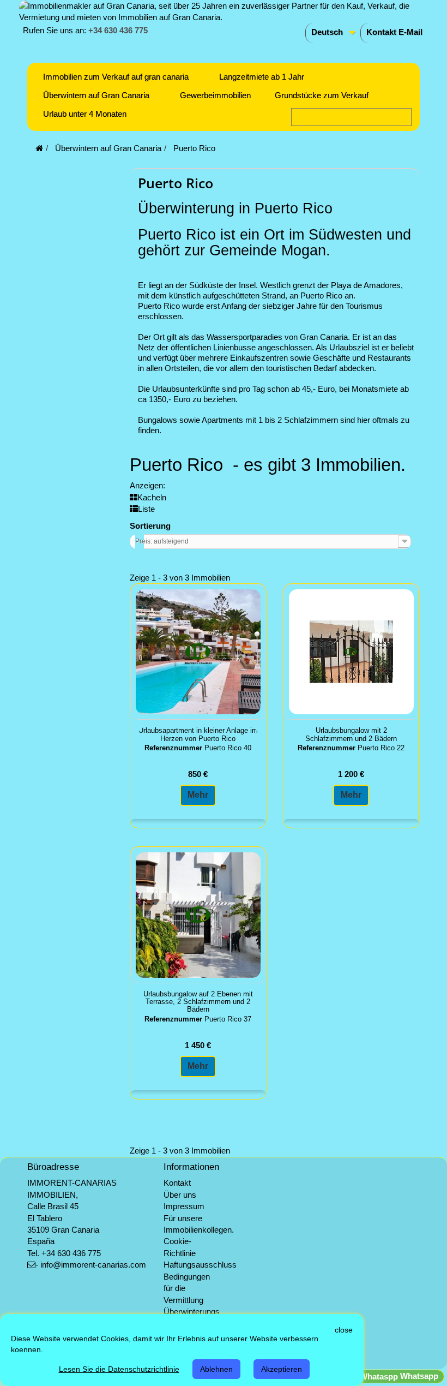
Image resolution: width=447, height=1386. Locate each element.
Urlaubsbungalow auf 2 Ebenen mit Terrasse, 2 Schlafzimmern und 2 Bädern (198, 1002)
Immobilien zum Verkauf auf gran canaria (116, 76)
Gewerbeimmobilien (215, 95)
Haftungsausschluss (200, 1264)
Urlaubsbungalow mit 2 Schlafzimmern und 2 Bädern (351, 734)
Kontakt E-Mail (394, 32)
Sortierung (150, 525)
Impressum (184, 1206)
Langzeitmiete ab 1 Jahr (261, 76)
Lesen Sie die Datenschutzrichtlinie (119, 1369)
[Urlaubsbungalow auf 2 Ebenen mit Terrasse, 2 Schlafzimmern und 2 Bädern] (198, 914)
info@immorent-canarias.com (93, 1264)
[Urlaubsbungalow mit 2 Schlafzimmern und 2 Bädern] (351, 651)
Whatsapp (418, 1376)
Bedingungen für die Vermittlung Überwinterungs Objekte (192, 1300)
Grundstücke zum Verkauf (322, 95)
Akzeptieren (281, 1369)
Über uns (180, 1194)
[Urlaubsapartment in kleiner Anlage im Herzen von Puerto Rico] (198, 651)
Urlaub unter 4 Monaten (84, 113)
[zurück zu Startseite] (39, 148)
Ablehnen (216, 1369)
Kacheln (151, 497)
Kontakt (177, 1182)
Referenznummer (173, 748)
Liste (146, 508)
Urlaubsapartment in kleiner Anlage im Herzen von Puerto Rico (198, 734)
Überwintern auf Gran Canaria (96, 95)
